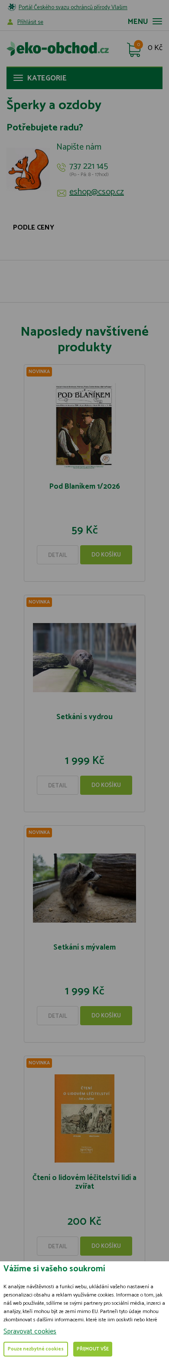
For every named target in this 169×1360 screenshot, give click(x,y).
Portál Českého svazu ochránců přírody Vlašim (73, 7)
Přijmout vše (93, 1349)
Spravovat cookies (29, 1331)
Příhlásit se (30, 22)
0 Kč (155, 48)
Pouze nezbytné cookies (36, 1349)
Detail (57, 555)
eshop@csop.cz (96, 192)
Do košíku (106, 555)
